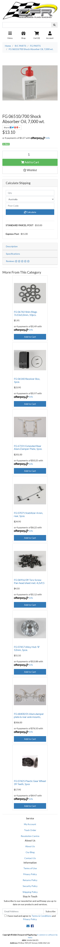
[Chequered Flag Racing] (30, 9)
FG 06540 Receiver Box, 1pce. (27, 380)
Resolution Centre (30, 836)
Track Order (30, 830)
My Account (30, 824)
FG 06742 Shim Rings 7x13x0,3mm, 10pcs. (25, 313)
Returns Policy (30, 880)
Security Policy (30, 886)
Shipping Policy (30, 892)
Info (48, 138)
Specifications (13, 253)
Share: (7, 127)
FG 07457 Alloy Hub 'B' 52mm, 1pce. (27, 648)
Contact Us (30, 858)
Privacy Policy (30, 874)
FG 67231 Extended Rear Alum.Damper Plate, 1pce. (28, 447)
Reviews (10, 261)
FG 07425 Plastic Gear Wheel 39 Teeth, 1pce (30, 782)
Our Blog (30, 852)
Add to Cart (31, 162)
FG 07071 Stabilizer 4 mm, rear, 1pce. (28, 514)
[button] (30, 170)
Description (12, 246)
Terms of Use (30, 868)
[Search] (54, 25)
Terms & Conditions (42, 915)
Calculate (31, 212)
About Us (30, 846)
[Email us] (28, 926)
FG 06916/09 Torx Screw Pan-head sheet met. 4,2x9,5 (29, 581)
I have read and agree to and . (31, 917)
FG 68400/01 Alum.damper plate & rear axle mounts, (29, 715)
